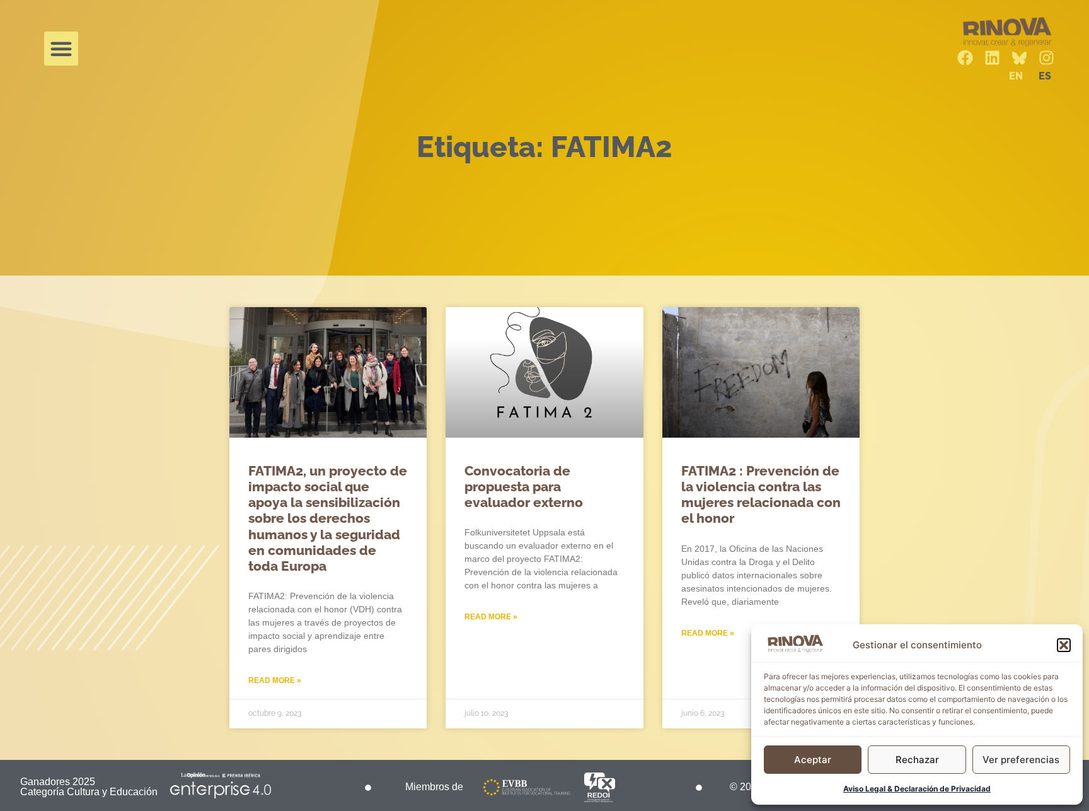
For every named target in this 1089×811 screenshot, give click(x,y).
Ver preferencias (1020, 760)
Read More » (274, 680)
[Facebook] (965, 58)
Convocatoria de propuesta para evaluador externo (523, 486)
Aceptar (812, 760)
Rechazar (917, 760)
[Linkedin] (992, 58)
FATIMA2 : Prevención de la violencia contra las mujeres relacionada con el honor (761, 495)
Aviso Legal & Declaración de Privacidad (917, 788)
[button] (1063, 645)
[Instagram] (1046, 58)
